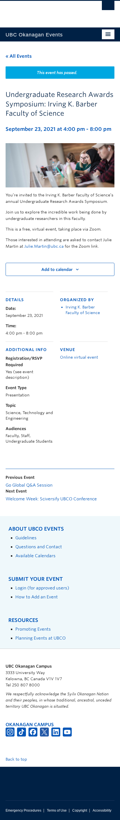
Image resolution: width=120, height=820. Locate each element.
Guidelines (26, 537)
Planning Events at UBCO (40, 638)
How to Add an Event (36, 596)
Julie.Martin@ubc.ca (44, 246)
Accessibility (102, 810)
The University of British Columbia (44, 11)
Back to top (17, 759)
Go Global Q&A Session (29, 485)
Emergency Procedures (23, 810)
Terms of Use (57, 810)
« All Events (19, 56)
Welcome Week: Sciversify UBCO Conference (51, 498)
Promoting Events (33, 629)
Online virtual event (79, 357)
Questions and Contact (38, 546)
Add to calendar (57, 269)
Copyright (79, 810)
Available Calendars (35, 555)
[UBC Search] (108, 7)
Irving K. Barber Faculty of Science (83, 310)
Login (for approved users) (42, 588)
